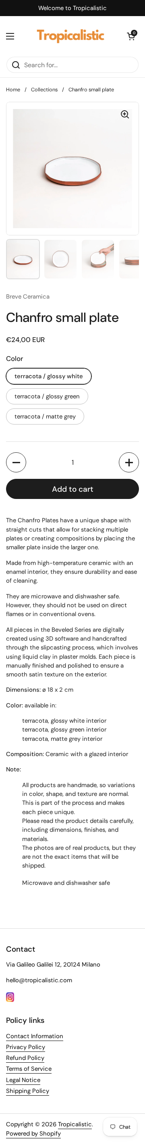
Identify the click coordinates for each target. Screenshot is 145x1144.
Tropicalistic (75, 1124)
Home (13, 89)
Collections (44, 89)
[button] (131, 36)
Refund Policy (25, 1058)
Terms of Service (29, 1069)
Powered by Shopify (33, 1134)
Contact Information (34, 1036)
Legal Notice (23, 1080)
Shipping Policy (27, 1091)
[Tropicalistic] (70, 36)
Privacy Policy (25, 1047)
